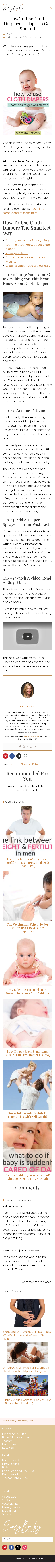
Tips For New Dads (33, 37)
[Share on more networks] (18, 756)
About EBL (9, 1496)
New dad (8, 1448)
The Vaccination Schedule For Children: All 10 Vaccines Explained (27, 928)
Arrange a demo (16, 253)
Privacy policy (11, 1507)
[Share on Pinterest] (5, 756)
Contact (7, 1500)
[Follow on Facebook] (11, 1547)
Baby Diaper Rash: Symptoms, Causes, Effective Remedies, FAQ (27, 1053)
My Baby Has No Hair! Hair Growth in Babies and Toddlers (27, 991)
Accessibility (10, 1503)
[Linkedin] (35, 746)
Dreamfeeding (11, 1474)
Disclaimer (9, 1510)
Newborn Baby (29, 764)
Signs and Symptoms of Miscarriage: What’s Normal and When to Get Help (27, 1335)
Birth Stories (10, 1464)
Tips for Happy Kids (15, 1478)
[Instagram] (31, 746)
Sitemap (7, 1514)
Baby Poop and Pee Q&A (18, 1471)
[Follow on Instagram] (24, 1547)
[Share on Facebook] (12, 756)
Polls (5, 1467)
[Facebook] (20, 746)
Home (6, 1421)
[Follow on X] (18, 1547)
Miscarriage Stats (13, 1460)
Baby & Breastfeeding (16, 1437)
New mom (9, 1444)
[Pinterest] (24, 746)
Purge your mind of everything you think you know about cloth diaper (27, 244)
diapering (14, 764)
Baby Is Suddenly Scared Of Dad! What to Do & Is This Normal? (27, 1177)
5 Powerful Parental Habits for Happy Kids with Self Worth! (27, 1115)
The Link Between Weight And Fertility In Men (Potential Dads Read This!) (27, 862)
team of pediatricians (31, 736)
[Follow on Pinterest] (4, 1547)
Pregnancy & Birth (14, 1434)
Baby (13, 1421)
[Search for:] (50, 8)
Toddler (7, 1441)
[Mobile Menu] (46, 8)
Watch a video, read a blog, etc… (27, 265)
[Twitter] (27, 746)
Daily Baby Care (14, 37)
